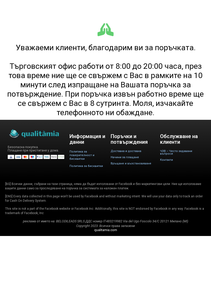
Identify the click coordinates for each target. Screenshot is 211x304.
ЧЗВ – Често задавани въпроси (176, 152)
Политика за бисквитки (86, 166)
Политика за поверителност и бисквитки (81, 155)
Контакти (166, 160)
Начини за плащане (125, 157)
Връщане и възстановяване (131, 163)
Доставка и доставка (126, 151)
